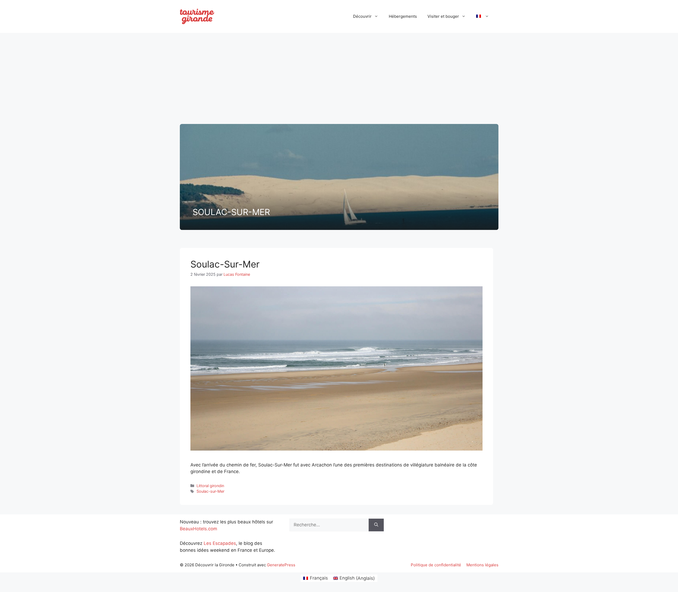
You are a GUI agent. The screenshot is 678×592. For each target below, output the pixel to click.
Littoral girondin (210, 485)
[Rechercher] (376, 525)
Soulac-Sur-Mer (225, 264)
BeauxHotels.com (198, 528)
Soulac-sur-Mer (210, 491)
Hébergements (403, 16)
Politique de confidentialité (436, 564)
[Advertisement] (339, 76)
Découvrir (362, 16)
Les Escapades (220, 543)
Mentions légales (482, 564)
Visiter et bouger (443, 16)
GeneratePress (281, 564)
